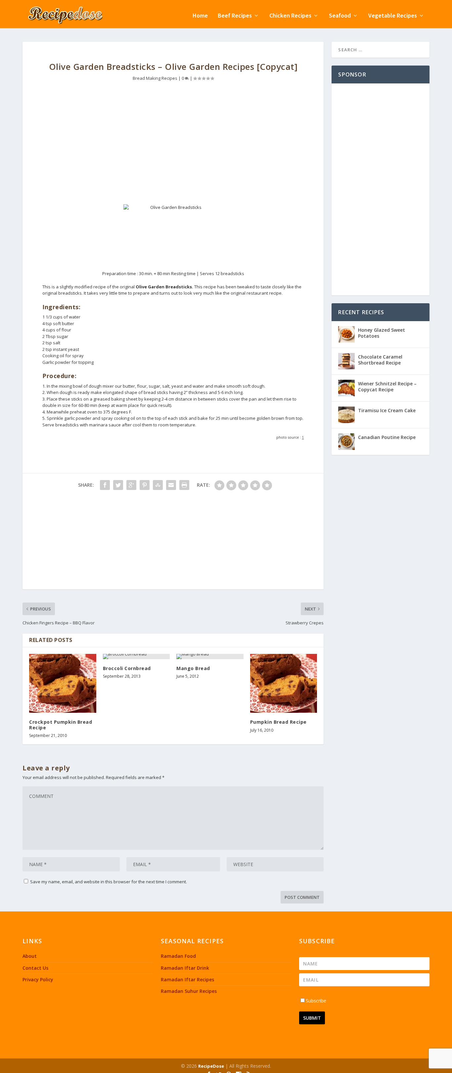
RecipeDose (211, 1066)
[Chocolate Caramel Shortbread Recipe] (346, 361)
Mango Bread (193, 668)
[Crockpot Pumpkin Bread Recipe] (62, 683)
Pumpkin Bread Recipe (278, 722)
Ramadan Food (178, 956)
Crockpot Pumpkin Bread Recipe (60, 725)
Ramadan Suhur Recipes (189, 991)
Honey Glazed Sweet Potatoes (381, 333)
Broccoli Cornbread (127, 668)
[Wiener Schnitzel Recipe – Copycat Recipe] (346, 388)
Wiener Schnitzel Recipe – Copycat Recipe (387, 386)
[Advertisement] (173, 148)
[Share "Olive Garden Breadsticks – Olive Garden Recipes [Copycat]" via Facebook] (105, 485)
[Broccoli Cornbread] (136, 656)
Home (200, 16)
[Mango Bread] (210, 656)
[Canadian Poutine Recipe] (346, 441)
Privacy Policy (38, 979)
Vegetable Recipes (392, 16)
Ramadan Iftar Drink (185, 968)
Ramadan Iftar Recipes (187, 979)
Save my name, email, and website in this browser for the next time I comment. (108, 882)
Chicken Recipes (290, 16)
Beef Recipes (235, 16)
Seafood (340, 16)
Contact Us (35, 968)
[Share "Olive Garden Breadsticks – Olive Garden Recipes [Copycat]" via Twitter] (118, 485)
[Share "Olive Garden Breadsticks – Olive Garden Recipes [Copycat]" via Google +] (131, 485)
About (30, 956)
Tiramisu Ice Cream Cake (387, 410)
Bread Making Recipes (155, 78)
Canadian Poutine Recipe (387, 437)
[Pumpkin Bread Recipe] (283, 683)
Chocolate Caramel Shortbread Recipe (380, 360)
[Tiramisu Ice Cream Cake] (346, 415)
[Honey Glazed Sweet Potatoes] (346, 334)
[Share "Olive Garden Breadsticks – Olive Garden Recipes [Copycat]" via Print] (184, 485)
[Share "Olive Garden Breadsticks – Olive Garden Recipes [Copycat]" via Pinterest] (144, 485)
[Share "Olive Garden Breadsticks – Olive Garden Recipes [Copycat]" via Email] (171, 485)
